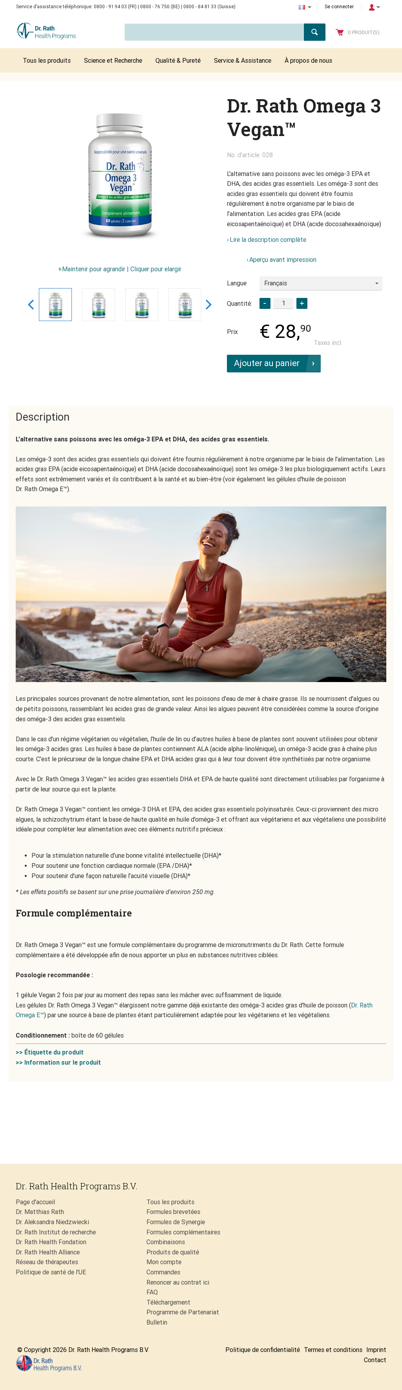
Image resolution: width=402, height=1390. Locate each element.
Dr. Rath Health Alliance (48, 1252)
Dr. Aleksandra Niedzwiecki (52, 1222)
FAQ (152, 1292)
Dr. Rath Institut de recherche (56, 1232)
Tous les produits (170, 1202)
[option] (119, 172)
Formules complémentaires (183, 1232)
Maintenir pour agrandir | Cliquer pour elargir (121, 269)
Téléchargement (168, 1302)
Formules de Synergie (175, 1222)
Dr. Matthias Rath (40, 1212)
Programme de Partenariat (182, 1312)
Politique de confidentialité (262, 1350)
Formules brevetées (173, 1212)
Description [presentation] (42, 417)
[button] (301, 303)
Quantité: (239, 303)
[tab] (42, 417)
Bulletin (156, 1322)
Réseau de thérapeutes (47, 1262)
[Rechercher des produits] (314, 32)
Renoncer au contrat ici (177, 1282)
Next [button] (209, 304)
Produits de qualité (172, 1252)
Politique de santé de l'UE (51, 1272)
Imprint (376, 1350)
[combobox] (320, 283)
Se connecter (339, 6)
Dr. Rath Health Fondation (51, 1242)
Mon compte (163, 1262)
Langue (237, 283)
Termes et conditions (333, 1350)
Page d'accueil (35, 1202)
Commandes (163, 1272)
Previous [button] (31, 304)
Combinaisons (165, 1242)
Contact (375, 1360)
